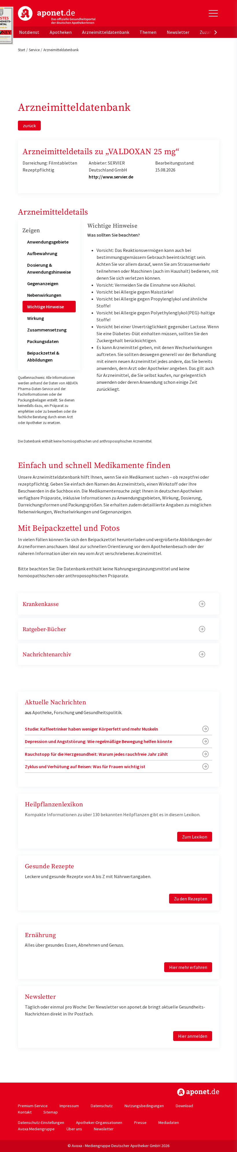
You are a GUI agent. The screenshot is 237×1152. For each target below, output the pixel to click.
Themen (148, 32)
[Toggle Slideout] (213, 13)
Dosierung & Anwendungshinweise (49, 268)
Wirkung (35, 318)
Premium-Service (33, 1105)
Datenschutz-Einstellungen (41, 1122)
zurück (29, 125)
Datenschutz (102, 1105)
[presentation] (215, 32)
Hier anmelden (192, 1036)
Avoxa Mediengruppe (36, 1128)
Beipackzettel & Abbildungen (43, 356)
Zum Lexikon (194, 837)
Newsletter (178, 32)
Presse (140, 1122)
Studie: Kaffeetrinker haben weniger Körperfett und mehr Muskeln (91, 729)
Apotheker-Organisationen (99, 1122)
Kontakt (25, 1112)
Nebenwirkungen (44, 295)
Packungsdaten (43, 341)
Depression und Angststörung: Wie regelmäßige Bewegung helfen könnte (98, 741)
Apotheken (61, 32)
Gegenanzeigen (42, 283)
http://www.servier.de (111, 177)
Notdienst (29, 32)
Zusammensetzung (46, 330)
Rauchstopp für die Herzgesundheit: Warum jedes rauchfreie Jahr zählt (96, 754)
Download (184, 1105)
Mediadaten (168, 1122)
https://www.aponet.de (198, 1092)
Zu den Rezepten (190, 899)
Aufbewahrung (42, 253)
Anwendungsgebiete (47, 242)
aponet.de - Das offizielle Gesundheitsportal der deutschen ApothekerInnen (56, 15)
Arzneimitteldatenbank (105, 32)
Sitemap (50, 1112)
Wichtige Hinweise (45, 306)
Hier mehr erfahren (188, 967)
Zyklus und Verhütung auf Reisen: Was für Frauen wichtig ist (85, 766)
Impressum (69, 1105)
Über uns (74, 1128)
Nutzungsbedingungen (144, 1105)
